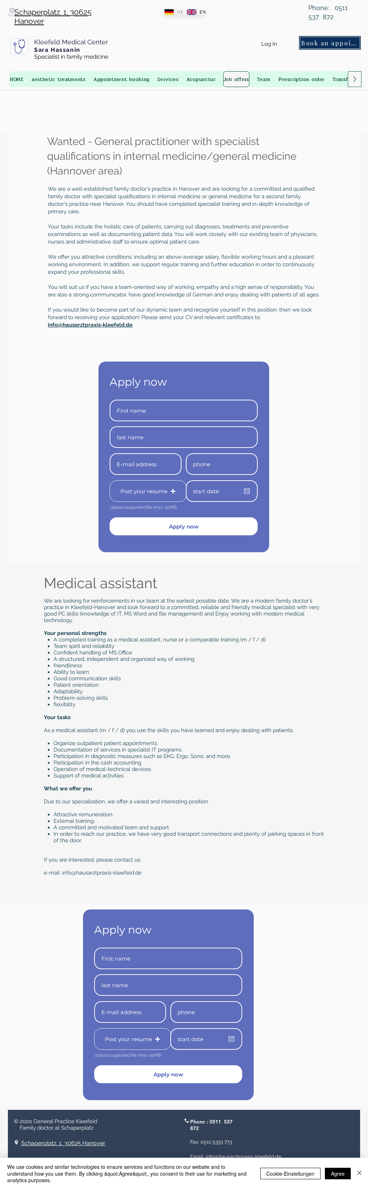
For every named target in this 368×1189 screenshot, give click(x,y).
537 (228, 1121)
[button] (148, 491)
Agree (338, 1173)
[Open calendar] (247, 491)
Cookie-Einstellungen (290, 1173)
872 (194, 1128)
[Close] (359, 1173)
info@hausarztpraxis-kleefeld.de (102, 873)
